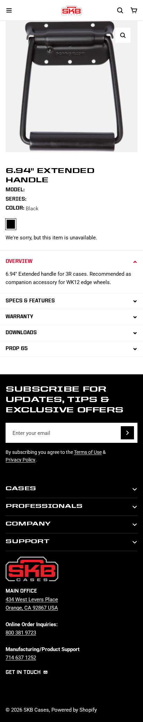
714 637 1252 (21, 657)
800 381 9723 (21, 632)
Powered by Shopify (74, 709)
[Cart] (134, 10)
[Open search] (120, 10)
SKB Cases (36, 709)
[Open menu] (9, 10)
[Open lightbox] (123, 35)
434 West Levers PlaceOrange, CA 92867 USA (32, 603)
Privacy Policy (20, 459)
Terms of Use (88, 452)
